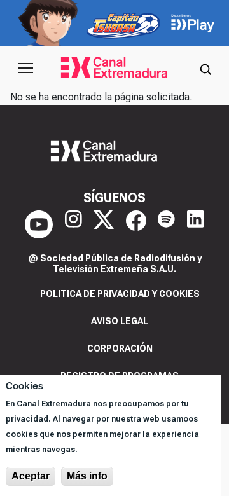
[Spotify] (166, 224)
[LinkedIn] (195, 224)
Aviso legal (119, 321)
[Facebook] (136, 224)
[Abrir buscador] (205, 68)
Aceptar (30, 476)
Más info (87, 476)
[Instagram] (73, 224)
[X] (104, 224)
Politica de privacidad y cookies (120, 294)
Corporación (120, 348)
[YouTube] (39, 224)
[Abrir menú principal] (25, 68)
